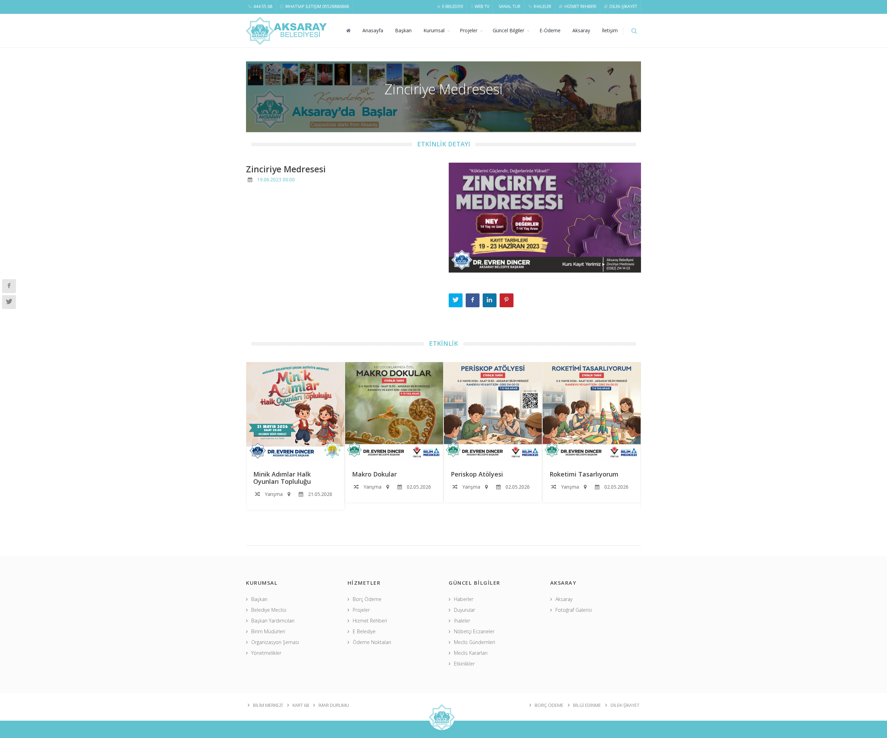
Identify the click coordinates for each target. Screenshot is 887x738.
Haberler (463, 599)
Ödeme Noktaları (372, 642)
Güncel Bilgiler (508, 30)
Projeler (468, 30)
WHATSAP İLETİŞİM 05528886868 (317, 6)
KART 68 (300, 705)
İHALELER (542, 6)
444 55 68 (262, 6)
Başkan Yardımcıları (273, 620)
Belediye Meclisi (268, 610)
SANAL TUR (509, 6)
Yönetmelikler (266, 653)
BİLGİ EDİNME (587, 705)
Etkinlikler (464, 663)
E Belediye (364, 631)
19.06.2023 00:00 (276, 179)
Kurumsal (434, 30)
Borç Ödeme (367, 599)
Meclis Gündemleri (474, 642)
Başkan (403, 30)
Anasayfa (372, 30)
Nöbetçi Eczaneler (474, 631)
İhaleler (462, 620)
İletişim (610, 30)
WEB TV (482, 6)
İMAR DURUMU (333, 705)
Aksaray (581, 30)
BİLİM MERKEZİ (268, 705)
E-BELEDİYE (452, 6)
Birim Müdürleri (268, 631)
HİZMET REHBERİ (580, 6)
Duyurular (464, 610)
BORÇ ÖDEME (549, 705)
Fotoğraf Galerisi (573, 610)
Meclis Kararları (471, 653)
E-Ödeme (550, 30)
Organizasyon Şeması (275, 642)
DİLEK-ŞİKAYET (623, 6)
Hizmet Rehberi (370, 620)
